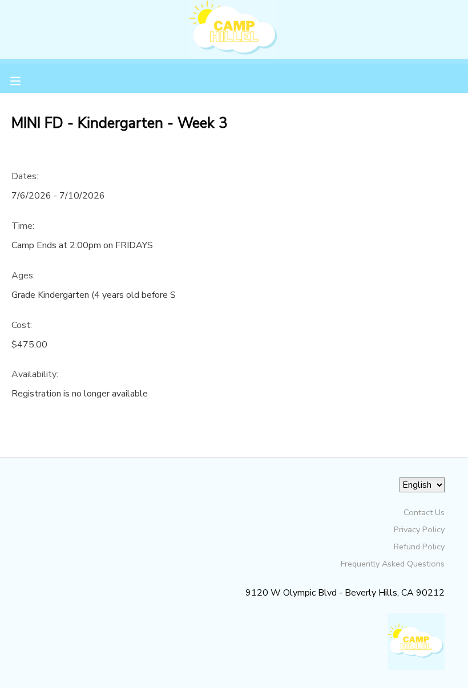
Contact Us (424, 512)
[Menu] (24, 79)
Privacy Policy (419, 529)
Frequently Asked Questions (393, 563)
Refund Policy (419, 546)
